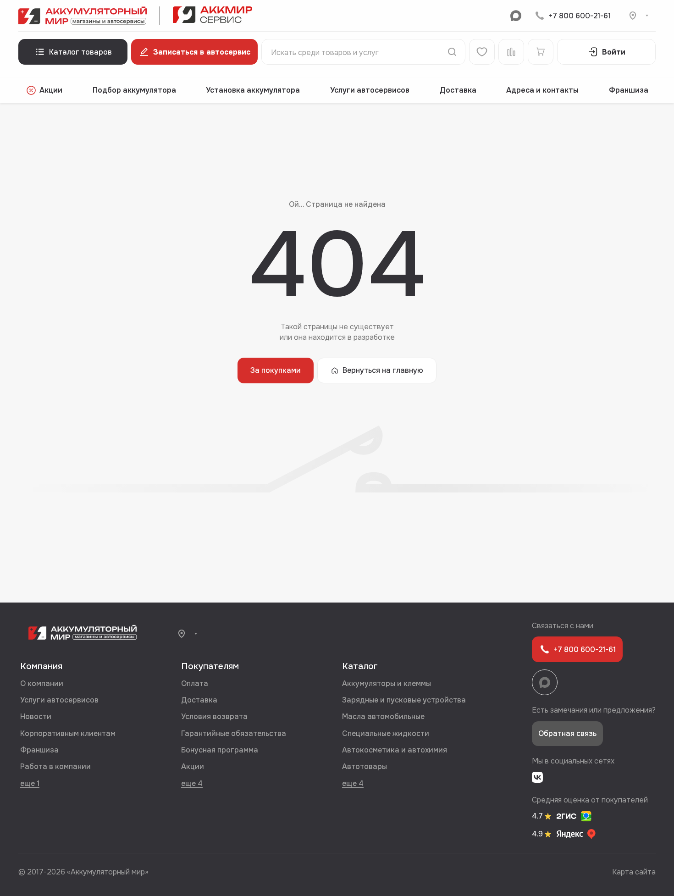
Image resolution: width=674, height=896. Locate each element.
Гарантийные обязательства (233, 733)
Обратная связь (567, 733)
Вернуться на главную (383, 370)
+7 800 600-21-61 (580, 16)
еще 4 (192, 783)
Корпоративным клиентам (68, 733)
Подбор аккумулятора (134, 90)
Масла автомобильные (383, 716)
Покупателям (210, 666)
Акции (50, 90)
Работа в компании (55, 766)
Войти (613, 52)
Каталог (360, 666)
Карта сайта (634, 872)
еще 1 (29, 783)
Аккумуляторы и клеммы (386, 683)
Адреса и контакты (542, 90)
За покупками (275, 370)
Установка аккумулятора (253, 90)
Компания (41, 666)
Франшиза (628, 90)
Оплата (194, 683)
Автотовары (364, 766)
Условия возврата (214, 716)
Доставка (458, 90)
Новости (35, 716)
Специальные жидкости (385, 733)
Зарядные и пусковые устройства (404, 700)
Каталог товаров (80, 52)
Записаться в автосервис (201, 52)
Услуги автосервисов (369, 90)
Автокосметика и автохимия (394, 750)
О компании (41, 683)
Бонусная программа (219, 750)
